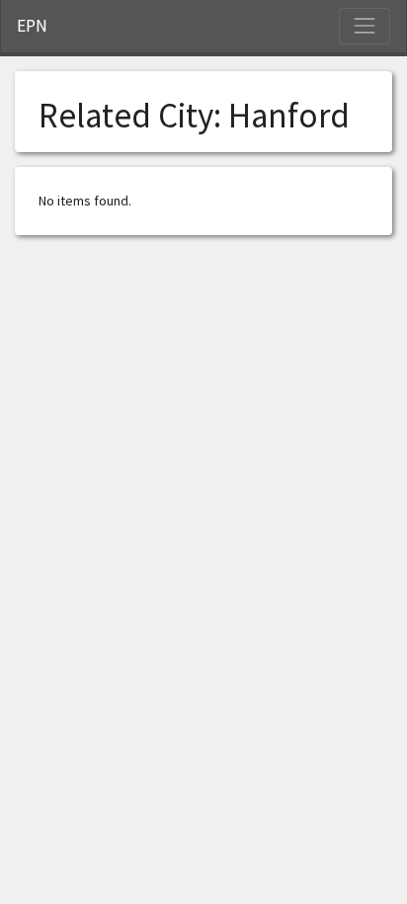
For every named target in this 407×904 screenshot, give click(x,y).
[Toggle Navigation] (364, 25)
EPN (32, 26)
